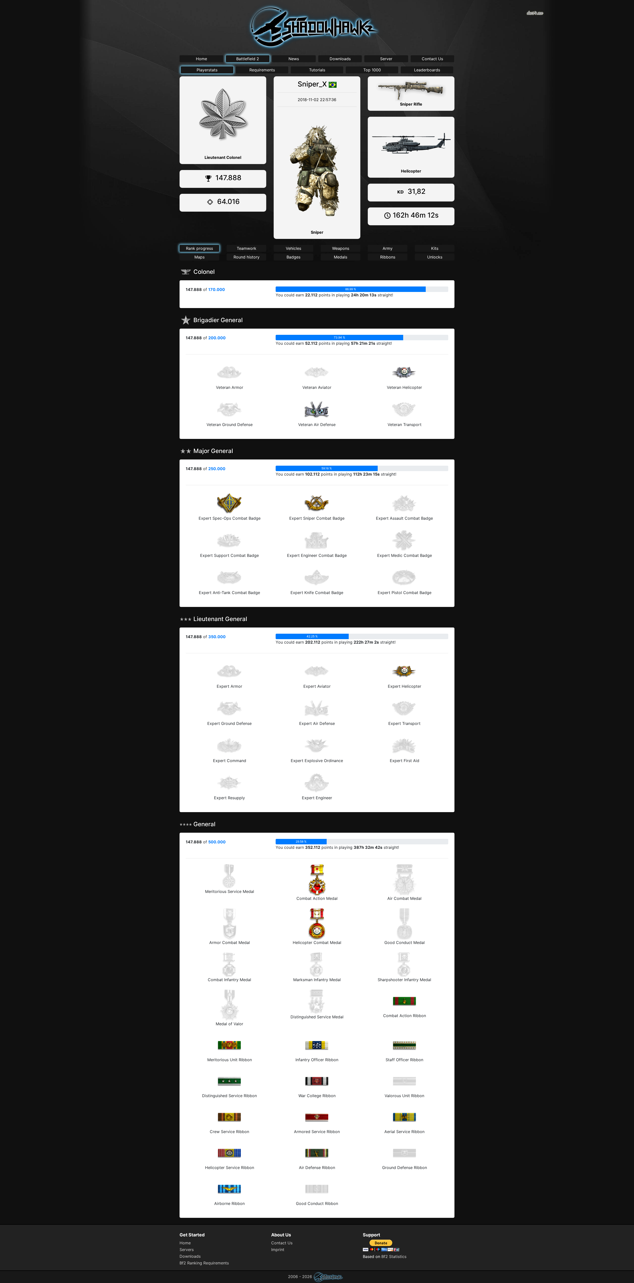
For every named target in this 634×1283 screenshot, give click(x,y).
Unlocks (434, 257)
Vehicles (293, 248)
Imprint (277, 1249)
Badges (293, 257)
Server (386, 58)
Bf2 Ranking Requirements (204, 1262)
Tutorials (317, 69)
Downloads (340, 58)
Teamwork (246, 248)
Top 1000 (372, 69)
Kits (434, 248)
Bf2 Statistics (393, 1256)
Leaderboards (427, 69)
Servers (187, 1249)
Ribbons (387, 257)
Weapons (340, 248)
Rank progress (199, 248)
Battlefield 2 (247, 58)
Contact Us (432, 58)
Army (388, 248)
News (294, 58)
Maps (199, 257)
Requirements (262, 69)
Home (201, 58)
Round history (247, 257)
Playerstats (207, 69)
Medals (340, 257)
